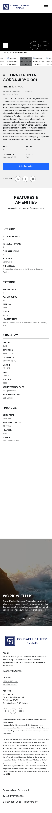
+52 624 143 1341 (10, 681)
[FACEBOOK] (6, 711)
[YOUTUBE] (20, 711)
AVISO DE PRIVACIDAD (12, 671)
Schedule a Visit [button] (26, 166)
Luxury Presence (15, 795)
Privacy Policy (30, 801)
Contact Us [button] (26, 618)
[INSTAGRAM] (13, 711)
